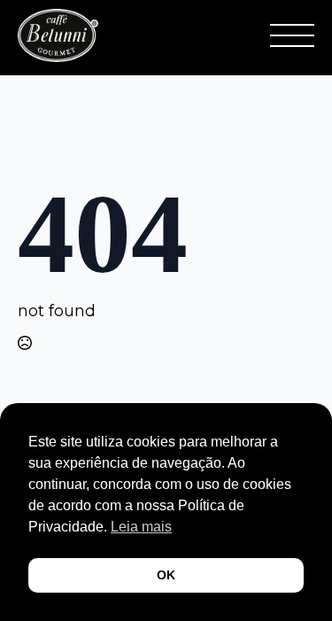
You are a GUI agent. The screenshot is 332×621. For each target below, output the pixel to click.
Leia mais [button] (141, 526)
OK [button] (166, 575)
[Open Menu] (292, 35)
